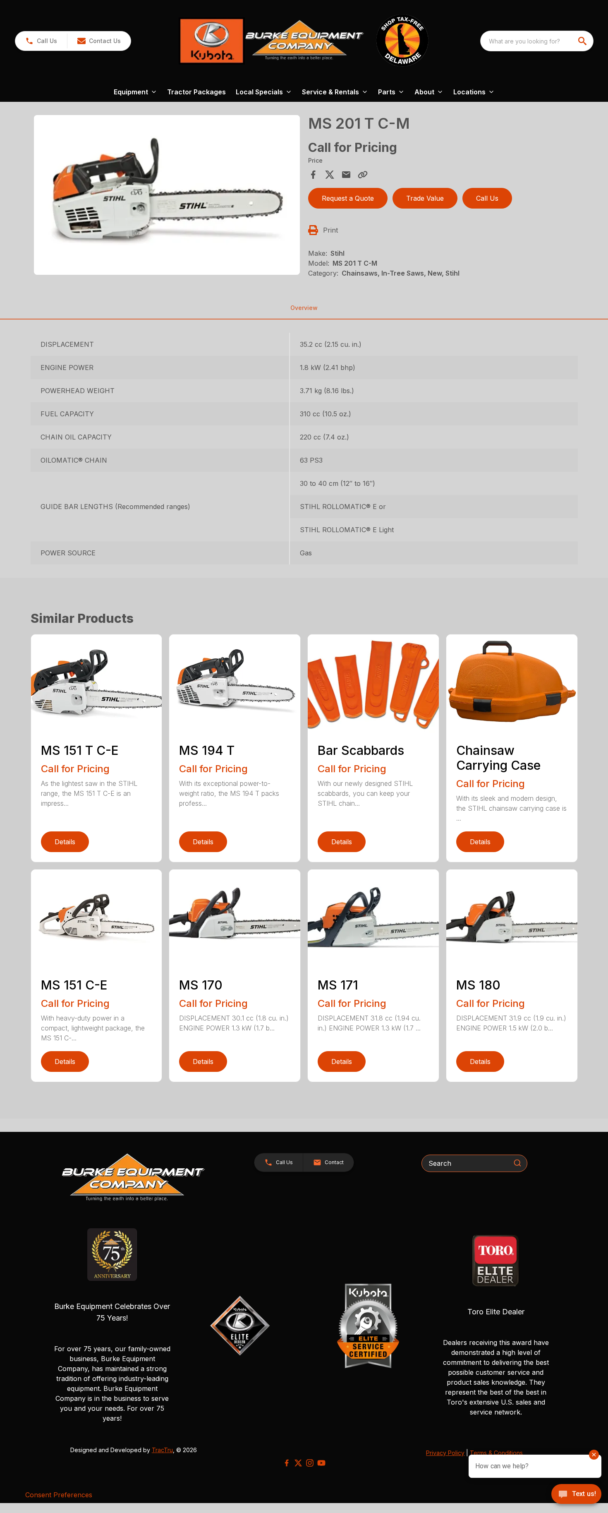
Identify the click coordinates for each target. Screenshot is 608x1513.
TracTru (162, 1449)
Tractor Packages (196, 92)
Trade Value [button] (425, 198)
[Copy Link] (363, 175)
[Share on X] (330, 175)
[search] (583, 40)
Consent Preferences (58, 1495)
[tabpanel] (167, 196)
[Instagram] (310, 1463)
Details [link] (65, 842)
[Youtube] (321, 1463)
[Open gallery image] (167, 195)
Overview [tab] (304, 307)
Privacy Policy (445, 1452)
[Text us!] (576, 1495)
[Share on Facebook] (313, 175)
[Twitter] (298, 1463)
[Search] (517, 1163)
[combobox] (537, 41)
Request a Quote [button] (348, 198)
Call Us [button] (487, 198)
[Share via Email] (346, 175)
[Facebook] (286, 1463)
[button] (41, 41)
